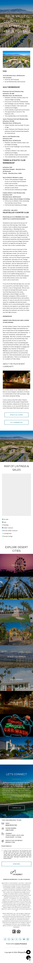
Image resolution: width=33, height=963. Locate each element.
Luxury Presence (21, 944)
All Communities (16, 422)
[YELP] (20, 939)
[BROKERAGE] (27, 939)
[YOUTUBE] (24, 939)
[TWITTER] (16, 939)
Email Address (7, 846)
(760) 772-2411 (10, 830)
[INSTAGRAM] (8, 939)
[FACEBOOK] (5, 939)
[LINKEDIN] (12, 939)
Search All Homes (16, 414)
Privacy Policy (7, 858)
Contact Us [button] (16, 807)
